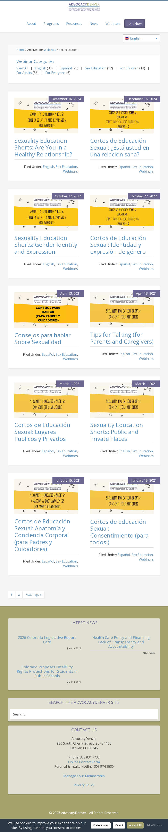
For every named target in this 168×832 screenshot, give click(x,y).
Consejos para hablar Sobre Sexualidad (42, 338)
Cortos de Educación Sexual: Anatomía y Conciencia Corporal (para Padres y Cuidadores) (42, 534)
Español (65, 68)
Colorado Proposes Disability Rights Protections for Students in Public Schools (47, 671)
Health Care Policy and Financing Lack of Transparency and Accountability (121, 642)
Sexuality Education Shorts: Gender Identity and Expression (45, 244)
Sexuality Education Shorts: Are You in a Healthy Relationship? (43, 147)
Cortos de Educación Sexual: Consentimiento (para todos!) (119, 532)
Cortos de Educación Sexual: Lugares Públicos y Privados (42, 431)
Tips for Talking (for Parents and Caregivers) (121, 338)
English (40, 68)
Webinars (70, 171)
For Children (129, 68)
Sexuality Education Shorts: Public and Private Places (116, 431)
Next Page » (33, 595)
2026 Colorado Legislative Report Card (47, 639)
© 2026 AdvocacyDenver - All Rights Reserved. (84, 812)
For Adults (24, 72)
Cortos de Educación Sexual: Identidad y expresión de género (118, 244)
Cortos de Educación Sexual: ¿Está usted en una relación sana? (119, 147)
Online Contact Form (84, 762)
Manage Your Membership (84, 776)
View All (22, 68)
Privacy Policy (84, 785)
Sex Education (95, 68)
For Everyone (55, 72)
